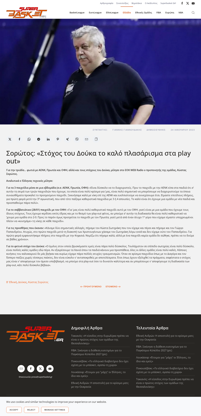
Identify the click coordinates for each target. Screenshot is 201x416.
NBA (181, 12)
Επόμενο (111, 286)
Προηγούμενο (93, 286)
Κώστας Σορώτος (38, 282)
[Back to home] (26, 12)
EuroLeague (95, 12)
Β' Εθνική (11, 282)
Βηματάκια (137, 3)
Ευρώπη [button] (169, 12)
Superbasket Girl (168, 3)
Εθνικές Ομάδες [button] (143, 12)
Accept (14, 410)
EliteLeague (112, 12)
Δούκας (22, 282)
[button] (193, 12)
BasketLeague (77, 12)
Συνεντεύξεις (122, 3)
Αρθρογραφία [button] (106, 3)
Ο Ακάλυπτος (151, 3)
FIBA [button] (158, 12)
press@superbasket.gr (41, 376)
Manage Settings (54, 410)
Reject (31, 410)
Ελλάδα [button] (127, 12)
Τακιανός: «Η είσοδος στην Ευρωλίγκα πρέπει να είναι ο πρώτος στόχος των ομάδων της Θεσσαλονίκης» (100, 339)
